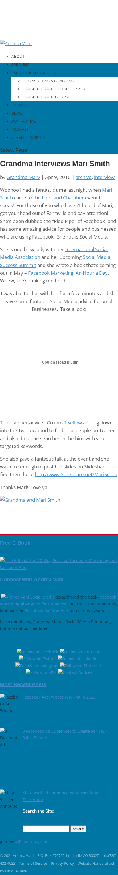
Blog (16, 113)
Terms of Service (33, 863)
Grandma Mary (23, 177)
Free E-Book (15, 543)
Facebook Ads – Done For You (55, 89)
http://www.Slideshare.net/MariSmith (76, 474)
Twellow (73, 422)
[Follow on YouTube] (81, 652)
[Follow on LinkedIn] (78, 658)
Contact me (23, 121)
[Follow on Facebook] (38, 652)
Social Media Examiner (46, 611)
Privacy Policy (62, 863)
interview (104, 177)
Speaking (20, 64)
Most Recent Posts (23, 684)
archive (84, 177)
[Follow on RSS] (42, 672)
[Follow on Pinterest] (81, 665)
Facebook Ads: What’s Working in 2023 (59, 697)
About (18, 56)
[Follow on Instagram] (37, 665)
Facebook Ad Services (33, 73)
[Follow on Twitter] (38, 658)
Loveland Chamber (63, 197)
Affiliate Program (31, 842)
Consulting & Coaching (50, 81)
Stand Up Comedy (28, 137)
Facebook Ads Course (48, 97)
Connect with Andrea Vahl (32, 579)
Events (18, 105)
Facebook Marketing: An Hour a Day (68, 273)
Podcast (20, 129)
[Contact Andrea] (75, 672)
